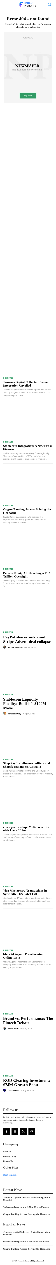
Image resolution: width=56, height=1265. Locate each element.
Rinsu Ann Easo (15, 647)
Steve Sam (13, 1028)
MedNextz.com (9, 1175)
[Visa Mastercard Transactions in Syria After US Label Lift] (28, 866)
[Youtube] (31, 1131)
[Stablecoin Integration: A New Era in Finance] (28, 421)
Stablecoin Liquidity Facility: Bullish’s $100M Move (24, 703)
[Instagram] (15, 1131)
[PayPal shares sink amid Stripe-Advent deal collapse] (28, 611)
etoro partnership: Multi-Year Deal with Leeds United (26, 828)
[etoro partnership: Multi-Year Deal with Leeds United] (28, 802)
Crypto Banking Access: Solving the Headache (26, 1214)
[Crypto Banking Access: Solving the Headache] (28, 484)
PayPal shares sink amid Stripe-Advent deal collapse (27, 639)
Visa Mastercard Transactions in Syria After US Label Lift (25, 892)
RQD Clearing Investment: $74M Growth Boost (26, 1082)
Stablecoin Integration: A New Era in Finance (26, 1207)
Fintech (8, 378)
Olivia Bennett (14, 1090)
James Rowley (14, 714)
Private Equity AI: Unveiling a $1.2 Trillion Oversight (26, 574)
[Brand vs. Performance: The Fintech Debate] (28, 992)
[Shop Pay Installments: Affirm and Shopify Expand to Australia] (28, 738)
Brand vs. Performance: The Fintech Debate (28, 1020)
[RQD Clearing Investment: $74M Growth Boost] (28, 1054)
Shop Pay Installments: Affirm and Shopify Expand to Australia (26, 765)
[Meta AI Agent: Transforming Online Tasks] (28, 929)
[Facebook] (6, 1131)
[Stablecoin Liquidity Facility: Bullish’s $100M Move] (28, 673)
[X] (23, 1131)
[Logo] (27, 5)
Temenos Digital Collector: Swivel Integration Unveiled (26, 383)
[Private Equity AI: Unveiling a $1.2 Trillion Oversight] (28, 548)
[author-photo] (5, 647)
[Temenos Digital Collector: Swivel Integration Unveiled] (28, 357)
